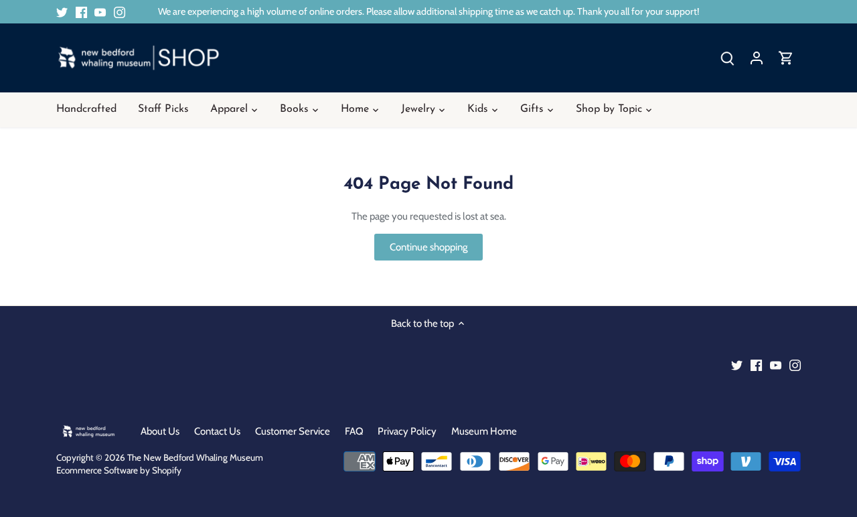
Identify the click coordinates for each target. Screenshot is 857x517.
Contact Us (217, 431)
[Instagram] (119, 12)
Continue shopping (428, 247)
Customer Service (292, 431)
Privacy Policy (407, 431)
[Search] (727, 58)
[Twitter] (62, 12)
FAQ (354, 431)
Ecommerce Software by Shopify (118, 470)
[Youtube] (100, 12)
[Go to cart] (786, 58)
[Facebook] (81, 12)
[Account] (756, 58)
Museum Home (484, 431)
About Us (160, 431)
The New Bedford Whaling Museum (195, 457)
